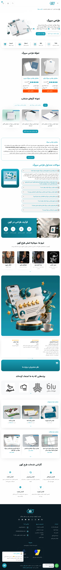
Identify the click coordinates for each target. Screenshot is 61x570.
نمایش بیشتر (30, 157)
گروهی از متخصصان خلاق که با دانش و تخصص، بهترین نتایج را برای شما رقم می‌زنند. (30, 247)
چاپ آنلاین (41, 537)
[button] (32, 358)
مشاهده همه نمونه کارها (29, 131)
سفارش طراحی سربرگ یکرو (35, 105)
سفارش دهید (50, 91)
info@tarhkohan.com (20, 531)
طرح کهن (25, 565)
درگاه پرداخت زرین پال (37, 557)
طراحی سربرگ (40, 9)
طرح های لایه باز (54, 527)
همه (45, 105)
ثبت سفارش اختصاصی (48, 9)
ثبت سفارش (40, 34)
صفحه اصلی (55, 9)
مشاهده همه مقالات (53, 432)
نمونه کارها (56, 530)
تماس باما (56, 533)
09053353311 (22, 527)
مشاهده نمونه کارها (52, 34)
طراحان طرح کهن (54, 538)
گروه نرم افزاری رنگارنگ (27, 567)
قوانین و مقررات (40, 527)
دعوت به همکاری (40, 530)
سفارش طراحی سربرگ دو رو (20, 105)
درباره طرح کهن (55, 535)
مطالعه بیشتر (49, 452)
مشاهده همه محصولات (52, 402)
